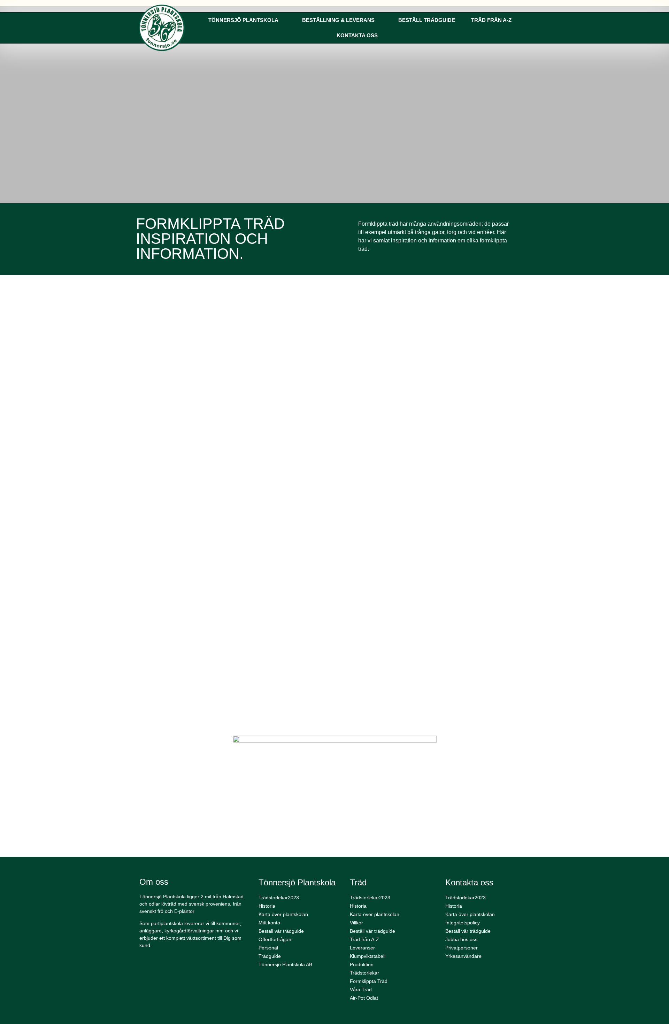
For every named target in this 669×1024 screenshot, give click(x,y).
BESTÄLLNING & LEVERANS (338, 20)
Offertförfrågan (275, 939)
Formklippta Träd (368, 981)
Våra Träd (361, 989)
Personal (268, 948)
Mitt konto (269, 922)
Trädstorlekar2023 (279, 897)
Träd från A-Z (491, 20)
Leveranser (362, 948)
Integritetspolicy (462, 922)
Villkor (356, 922)
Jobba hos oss (461, 939)
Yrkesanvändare (463, 956)
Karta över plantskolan (283, 914)
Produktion (362, 964)
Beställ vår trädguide (281, 931)
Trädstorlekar (364, 973)
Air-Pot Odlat (364, 998)
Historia (267, 906)
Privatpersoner (461, 948)
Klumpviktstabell (367, 956)
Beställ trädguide (426, 20)
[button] (145, 497)
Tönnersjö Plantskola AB (285, 964)
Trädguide (270, 956)
